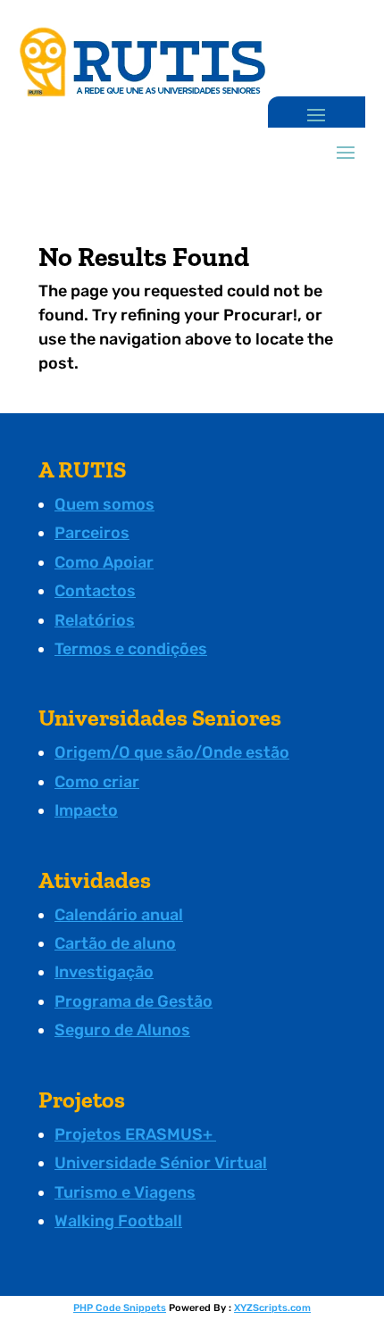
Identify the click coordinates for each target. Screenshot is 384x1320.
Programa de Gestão (133, 1001)
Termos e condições (130, 649)
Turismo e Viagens (125, 1192)
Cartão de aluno (115, 943)
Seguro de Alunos (122, 1030)
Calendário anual (118, 915)
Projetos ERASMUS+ (135, 1134)
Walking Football (118, 1221)
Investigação (104, 972)
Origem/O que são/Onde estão (171, 752)
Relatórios (94, 620)
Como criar (96, 782)
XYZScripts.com (272, 1308)
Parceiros (91, 533)
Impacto (86, 810)
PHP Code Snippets (119, 1308)
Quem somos (104, 504)
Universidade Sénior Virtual (160, 1163)
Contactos (95, 591)
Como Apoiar (104, 562)
